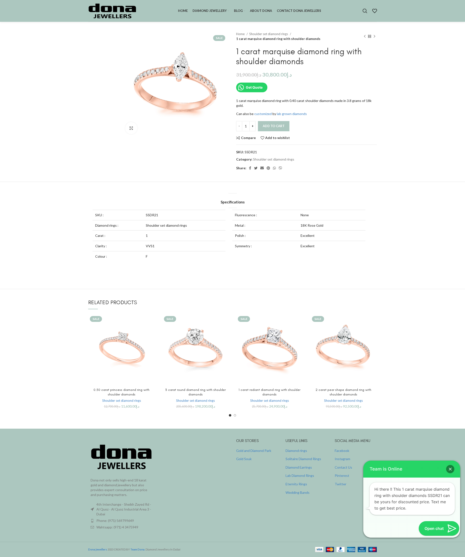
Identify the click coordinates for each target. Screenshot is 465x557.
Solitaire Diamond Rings (303, 459)
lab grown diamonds (292, 114)
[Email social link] (262, 168)
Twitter (340, 484)
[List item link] (122, 520)
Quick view (151, 333)
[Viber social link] (280, 168)
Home (240, 34)
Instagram (342, 459)
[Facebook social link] (250, 168)
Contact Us (343, 467)
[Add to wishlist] (151, 344)
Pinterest (342, 475)
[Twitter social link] (256, 168)
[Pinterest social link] (268, 168)
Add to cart (274, 126)
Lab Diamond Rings (300, 475)
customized (263, 114)
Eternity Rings (296, 484)
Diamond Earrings (299, 467)
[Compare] (151, 322)
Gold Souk (244, 459)
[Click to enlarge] (131, 128)
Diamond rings (296, 451)
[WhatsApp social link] (274, 168)
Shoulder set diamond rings (269, 34)
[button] (450, 469)
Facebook (342, 451)
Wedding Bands (298, 492)
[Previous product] (364, 36)
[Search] (365, 11)
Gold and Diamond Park (253, 451)
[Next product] (374, 36)
